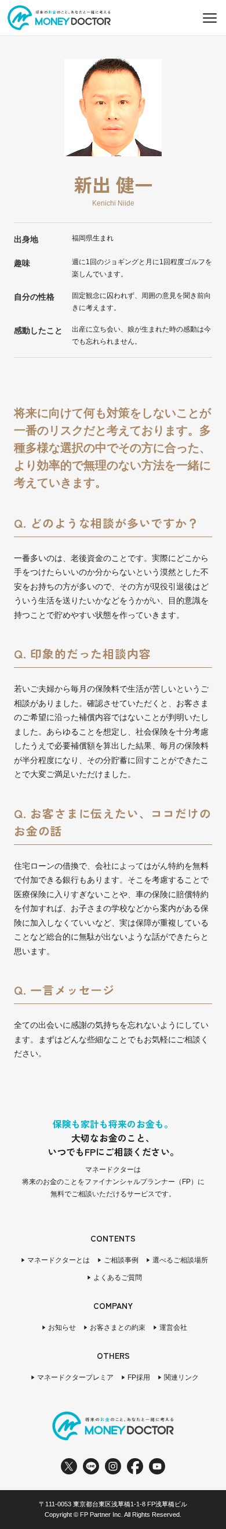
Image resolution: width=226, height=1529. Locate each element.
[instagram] (113, 1466)
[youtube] (157, 1466)
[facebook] (135, 1466)
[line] (91, 1466)
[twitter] (69, 1466)
